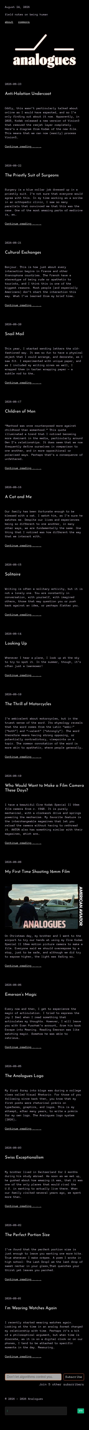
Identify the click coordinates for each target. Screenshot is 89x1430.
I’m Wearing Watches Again (31, 1308)
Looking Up (16, 643)
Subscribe (73, 1377)
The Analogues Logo (24, 1076)
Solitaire (12, 574)
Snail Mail (14, 334)
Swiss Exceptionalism (24, 1157)
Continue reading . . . (23, 146)
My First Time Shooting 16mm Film (37, 872)
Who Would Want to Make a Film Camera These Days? (44, 788)
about (9, 21)
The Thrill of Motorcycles (28, 704)
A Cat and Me (18, 497)
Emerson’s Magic (21, 995)
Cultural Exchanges (23, 252)
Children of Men (20, 411)
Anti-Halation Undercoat (28, 94)
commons (24, 21)
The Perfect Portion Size (27, 1235)
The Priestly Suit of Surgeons (32, 175)
